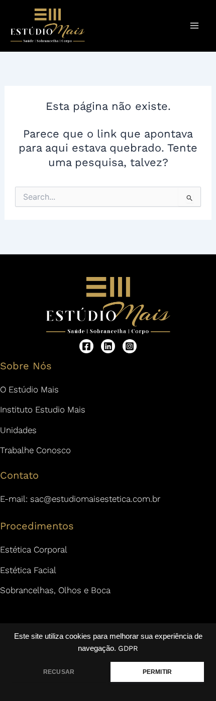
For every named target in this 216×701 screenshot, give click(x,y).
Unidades (18, 430)
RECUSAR (58, 671)
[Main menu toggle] (194, 25)
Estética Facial (28, 570)
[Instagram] (130, 346)
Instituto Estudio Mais (42, 409)
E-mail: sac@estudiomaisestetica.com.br (80, 499)
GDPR (128, 648)
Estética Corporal (33, 549)
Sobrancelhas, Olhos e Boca (55, 590)
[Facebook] (86, 346)
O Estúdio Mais (29, 389)
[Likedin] (108, 346)
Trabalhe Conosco (35, 450)
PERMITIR (157, 671)
